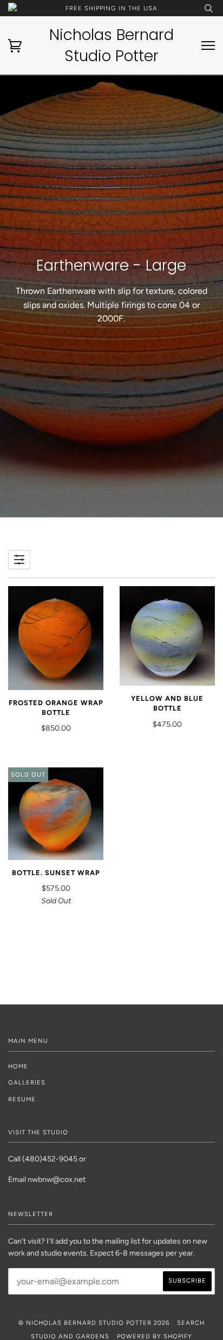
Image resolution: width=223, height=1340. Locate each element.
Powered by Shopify (154, 1336)
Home (18, 1066)
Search (191, 1322)
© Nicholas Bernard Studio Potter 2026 (93, 1322)
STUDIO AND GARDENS (70, 1336)
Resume (22, 1099)
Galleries (26, 1082)
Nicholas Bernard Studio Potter (111, 45)
